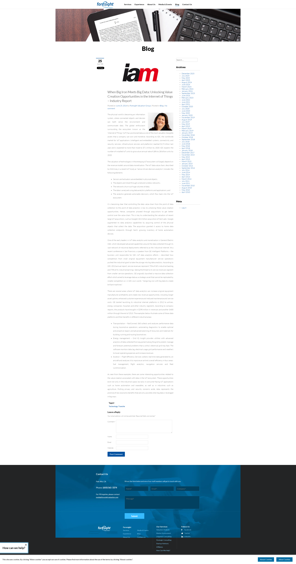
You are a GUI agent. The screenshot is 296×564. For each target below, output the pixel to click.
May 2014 (186, 174)
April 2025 (186, 80)
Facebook (187, 530)
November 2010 (188, 185)
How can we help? (14, 548)
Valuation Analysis (163, 530)
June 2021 (186, 102)
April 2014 (186, 177)
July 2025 (185, 76)
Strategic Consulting (163, 540)
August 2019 (187, 119)
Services (127, 4)
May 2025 (186, 78)
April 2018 (186, 148)
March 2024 (186, 87)
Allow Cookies (284, 559)
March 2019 (186, 128)
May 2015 (186, 157)
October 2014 (187, 166)
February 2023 (187, 98)
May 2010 (186, 190)
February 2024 (187, 89)
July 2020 (185, 109)
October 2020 (187, 106)
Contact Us (187, 4)
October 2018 (187, 137)
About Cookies (266, 559)
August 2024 (187, 82)
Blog (177, 4)
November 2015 (188, 155)
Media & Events (165, 4)
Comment (112, 422)
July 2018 (185, 141)
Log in (184, 208)
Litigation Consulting (163, 537)
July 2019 (185, 122)
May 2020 (186, 113)
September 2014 (188, 168)
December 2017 (188, 152)
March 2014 (186, 179)
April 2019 (186, 126)
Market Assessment (163, 533)
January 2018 (187, 150)
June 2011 (186, 183)
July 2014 (185, 170)
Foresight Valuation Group (140, 106)
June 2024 (186, 84)
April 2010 (186, 192)
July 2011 (185, 181)
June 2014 (186, 172)
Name (110, 437)
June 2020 (186, 111)
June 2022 (186, 100)
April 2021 (186, 104)
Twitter (187, 533)
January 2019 (187, 133)
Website (110, 448)
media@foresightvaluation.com (107, 497)
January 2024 (187, 91)
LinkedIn (187, 537)
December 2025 (188, 73)
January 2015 (187, 163)
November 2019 (188, 117)
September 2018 (188, 139)
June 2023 (186, 95)
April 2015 (186, 159)
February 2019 (187, 130)
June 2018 (186, 144)
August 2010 (187, 188)
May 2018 (186, 146)
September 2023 (188, 93)
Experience (139, 4)
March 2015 (186, 161)
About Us (151, 4)
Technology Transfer (117, 406)
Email (109, 442)
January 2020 (187, 115)
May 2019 (186, 124)
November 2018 (188, 135)
